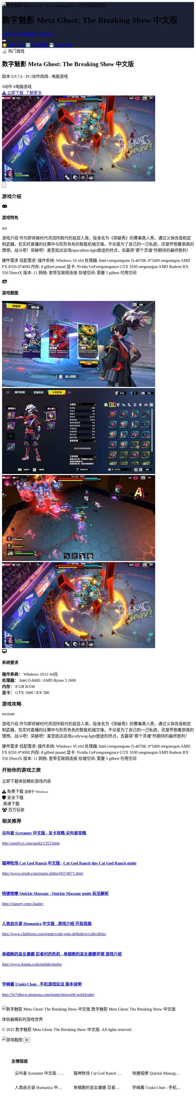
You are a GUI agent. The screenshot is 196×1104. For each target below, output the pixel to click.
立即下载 (45, 34)
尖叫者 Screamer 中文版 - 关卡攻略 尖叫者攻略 (41, 1073)
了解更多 (33, 93)
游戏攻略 (27, 34)
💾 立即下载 (60, 45)
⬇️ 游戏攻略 (37, 45)
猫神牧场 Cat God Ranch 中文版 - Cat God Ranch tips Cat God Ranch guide (100, 1073)
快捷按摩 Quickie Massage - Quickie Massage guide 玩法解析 (158, 1073)
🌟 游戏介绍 (13, 45)
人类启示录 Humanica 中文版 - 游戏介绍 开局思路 (41, 1087)
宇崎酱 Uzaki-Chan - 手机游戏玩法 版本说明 (158, 1087)
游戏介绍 (10, 34)
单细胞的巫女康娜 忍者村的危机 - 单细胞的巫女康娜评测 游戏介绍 (100, 1087)
